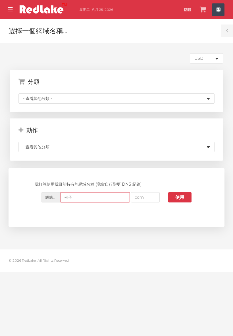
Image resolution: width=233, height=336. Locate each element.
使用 (179, 197)
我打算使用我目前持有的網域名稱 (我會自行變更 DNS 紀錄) (88, 184)
